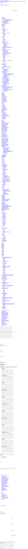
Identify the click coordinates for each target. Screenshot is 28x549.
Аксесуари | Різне (4, 484)
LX (3, 309)
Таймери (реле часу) (5, 194)
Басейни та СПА (4, 311)
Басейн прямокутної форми (6, 23)
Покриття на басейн (5, 175)
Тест (2, 325)
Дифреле (4, 191)
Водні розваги (5, 83)
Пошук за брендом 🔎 (4, 498)
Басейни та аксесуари (4, 317)
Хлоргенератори (5, 51)
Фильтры (4, 65)
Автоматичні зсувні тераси (6, 176)
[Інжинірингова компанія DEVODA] (3, 461)
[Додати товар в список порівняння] (7, 379)
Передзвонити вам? (3, 513)
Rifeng (4, 232)
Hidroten (4, 224)
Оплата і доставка (4, 1)
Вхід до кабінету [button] (4, 493)
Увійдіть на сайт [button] (4, 375)
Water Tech (4, 173)
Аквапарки (4, 84)
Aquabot (4, 172)
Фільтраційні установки (6, 66)
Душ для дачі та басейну (6, 179)
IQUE (4, 34)
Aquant (4, 42)
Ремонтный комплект (6, 148)
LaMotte (4, 168)
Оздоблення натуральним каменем (7, 20)
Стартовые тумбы (5, 88)
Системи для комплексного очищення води (8, 73)
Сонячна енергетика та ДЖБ (5, 310)
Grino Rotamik (5, 263)
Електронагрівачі (5, 70)
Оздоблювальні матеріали (5, 314)
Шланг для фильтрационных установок (8, 151)
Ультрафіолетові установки (6, 52)
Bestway (4, 31)
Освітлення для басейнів (5, 324)
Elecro (4, 299)
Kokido (4, 167)
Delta (3, 272)
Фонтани (3, 321)
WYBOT (4, 170)
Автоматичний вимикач (6, 190)
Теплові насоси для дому (5, 318)
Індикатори (4, 192)
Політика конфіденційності (17, 1)
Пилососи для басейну (4, 315)
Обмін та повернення (9, 1)
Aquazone (4, 113)
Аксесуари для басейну (5, 316)
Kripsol (4, 56)
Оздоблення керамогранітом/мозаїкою (8, 19)
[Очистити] (6, 335)
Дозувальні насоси (5, 50)
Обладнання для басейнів (5, 312)
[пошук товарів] (6, 329)
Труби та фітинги (4, 319)
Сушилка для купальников (6, 150)
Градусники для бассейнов (6, 147)
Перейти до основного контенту (4, 0)
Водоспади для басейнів (6, 82)
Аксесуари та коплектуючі (6, 80)
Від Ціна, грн (2, 454)
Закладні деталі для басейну (5, 479)
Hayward (4, 28)
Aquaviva (4, 35)
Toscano (4, 302)
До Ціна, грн (8, 454)
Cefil (3, 104)
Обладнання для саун (4, 482)
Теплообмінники (5, 69)
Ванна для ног (5, 152)
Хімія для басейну (4, 477)
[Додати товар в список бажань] (7, 372)
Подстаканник (5, 153)
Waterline (4, 237)
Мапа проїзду (2, 542)
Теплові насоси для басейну (6, 46)
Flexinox (4, 281)
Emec (4, 284)
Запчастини (3, 490)
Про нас (1, 1)
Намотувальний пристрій (6, 177)
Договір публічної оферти (5, 497)
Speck (4, 57)
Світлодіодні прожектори (6, 79)
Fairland (4, 49)
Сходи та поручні (4, 323)
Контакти (13, 1)
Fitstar (4, 292)
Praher (4, 230)
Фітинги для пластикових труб (5, 486)
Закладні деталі (4, 488)
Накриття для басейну (4, 480)
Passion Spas (4, 163)
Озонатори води (5, 77)
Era (3, 229)
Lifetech (4, 270)
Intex (3, 32)
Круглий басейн (5, 22)
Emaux (4, 30)
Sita (3, 271)
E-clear (4, 273)
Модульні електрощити (6, 193)
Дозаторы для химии (5, 149)
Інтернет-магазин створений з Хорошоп (5, 468)
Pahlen (4, 58)
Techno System (5, 45)
